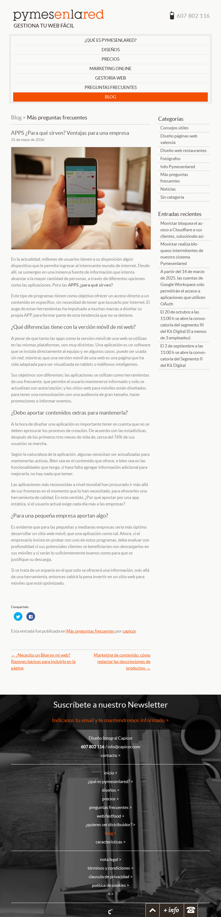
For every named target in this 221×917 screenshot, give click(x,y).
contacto (109, 755)
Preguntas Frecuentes (111, 87)
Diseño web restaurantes (183, 150)
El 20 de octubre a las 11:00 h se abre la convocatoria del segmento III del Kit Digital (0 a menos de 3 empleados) (183, 325)
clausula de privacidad (109, 876)
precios (109, 799)
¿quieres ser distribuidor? (109, 824)
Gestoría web (110, 78)
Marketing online (110, 68)
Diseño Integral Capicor (111, 738)
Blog (110, 97)
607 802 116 (193, 16)
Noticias (168, 189)
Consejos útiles (174, 128)
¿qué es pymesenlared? (109, 781)
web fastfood (109, 816)
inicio (109, 773)
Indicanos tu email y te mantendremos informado (108, 720)
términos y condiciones (109, 868)
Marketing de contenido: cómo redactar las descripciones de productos (122, 661)
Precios (110, 59)
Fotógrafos (170, 158)
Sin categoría (172, 197)
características (109, 842)
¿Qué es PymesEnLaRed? (110, 40)
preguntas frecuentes (109, 807)
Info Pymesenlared (177, 166)
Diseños (111, 49)
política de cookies (109, 885)
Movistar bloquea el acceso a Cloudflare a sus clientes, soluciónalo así (182, 230)
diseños (109, 790)
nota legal (109, 859)
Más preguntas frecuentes (57, 117)
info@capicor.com (124, 746)
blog (109, 833)
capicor (129, 631)
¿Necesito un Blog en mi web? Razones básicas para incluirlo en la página (43, 661)
